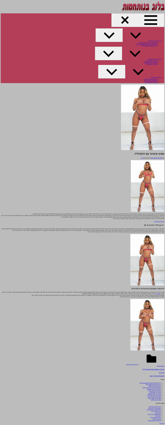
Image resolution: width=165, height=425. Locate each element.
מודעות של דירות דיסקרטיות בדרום (148, 42)
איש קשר (161, 423)
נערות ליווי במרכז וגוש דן (151, 61)
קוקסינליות (158, 294)
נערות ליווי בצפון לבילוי (151, 64)
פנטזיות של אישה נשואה (154, 420)
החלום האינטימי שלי (155, 417)
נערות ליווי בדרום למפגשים (150, 62)
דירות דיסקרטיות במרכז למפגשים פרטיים (146, 44)
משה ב (142, 158)
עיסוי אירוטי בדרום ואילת (150, 80)
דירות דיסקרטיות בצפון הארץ (149, 46)
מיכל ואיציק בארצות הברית (154, 409)
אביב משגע (158, 413)
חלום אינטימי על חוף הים (154, 414)
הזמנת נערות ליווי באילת (154, 408)
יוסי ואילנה (158, 416)
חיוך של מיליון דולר (156, 411)
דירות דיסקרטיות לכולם (154, 41)
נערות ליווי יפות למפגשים (154, 59)
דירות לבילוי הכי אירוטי (155, 406)
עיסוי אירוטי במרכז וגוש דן (150, 79)
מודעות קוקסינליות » (159, 221)
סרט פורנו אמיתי (156, 419)
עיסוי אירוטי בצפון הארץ (151, 82)
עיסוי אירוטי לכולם (156, 77)
